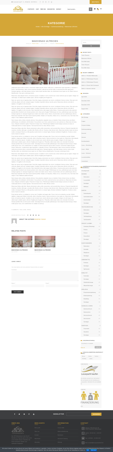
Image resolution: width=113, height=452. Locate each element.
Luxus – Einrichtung (86, 145)
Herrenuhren (87, 318)
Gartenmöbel (87, 199)
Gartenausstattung (57, 26)
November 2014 (85, 104)
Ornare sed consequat (93, 85)
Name (13, 283)
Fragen (83, 121)
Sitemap (60, 442)
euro (24, 209)
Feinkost (86, 262)
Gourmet (83, 133)
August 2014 (84, 108)
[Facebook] (40, 2)
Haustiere (86, 331)
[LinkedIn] (39, 215)
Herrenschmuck (88, 315)
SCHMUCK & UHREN (87, 305)
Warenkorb (37, 438)
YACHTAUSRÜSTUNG (87, 207)
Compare (98, 347)
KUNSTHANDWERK (86, 243)
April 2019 (84, 96)
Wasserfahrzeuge (88, 285)
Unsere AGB (61, 427)
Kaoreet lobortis (91, 88)
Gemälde (86, 249)
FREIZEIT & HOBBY (86, 223)
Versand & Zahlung (63, 438)
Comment (14, 269)
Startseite (31, 9)
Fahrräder (86, 275)
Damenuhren (87, 312)
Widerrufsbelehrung (63, 431)
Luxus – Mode (85, 149)
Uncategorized (85, 170)
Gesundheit (87, 236)
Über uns (43, 9)
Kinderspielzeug (88, 295)
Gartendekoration (88, 196)
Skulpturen (86, 252)
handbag (84, 358)
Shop (37, 9)
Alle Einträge (45, 26)
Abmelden (37, 442)
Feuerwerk (86, 328)
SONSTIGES (84, 325)
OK (87, 450)
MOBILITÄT (84, 272)
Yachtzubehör (87, 219)
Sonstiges (86, 183)
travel (29, 209)
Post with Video (85, 67)
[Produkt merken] (95, 9)
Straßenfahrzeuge (88, 282)
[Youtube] (51, 2)
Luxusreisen (84, 161)
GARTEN (83, 190)
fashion (96, 356)
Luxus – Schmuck (86, 153)
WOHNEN (84, 174)
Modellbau (86, 298)
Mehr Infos (93, 450)
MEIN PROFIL (95, 2)
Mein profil (37, 427)
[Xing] (49, 2)
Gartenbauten (87, 193)
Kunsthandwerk (85, 141)
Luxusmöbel (87, 180)
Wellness (86, 186)
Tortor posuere (85, 55)
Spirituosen (87, 269)
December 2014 (85, 100)
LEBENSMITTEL (85, 259)
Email (47, 283)
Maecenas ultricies (20, 250)
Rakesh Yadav (35, 43)
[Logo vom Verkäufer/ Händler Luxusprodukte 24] (18, 9)
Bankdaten (60, 435)
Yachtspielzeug (87, 216)
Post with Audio (85, 61)
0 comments (15, 209)
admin (83, 75)
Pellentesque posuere (92, 78)
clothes (90, 356)
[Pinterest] (46, 2)
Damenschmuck (88, 308)
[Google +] (36, 215)
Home (38, 26)
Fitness (85, 229)
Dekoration (86, 177)
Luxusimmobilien (85, 157)
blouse (83, 356)
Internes (83, 137)
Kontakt (58, 9)
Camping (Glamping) (89, 226)
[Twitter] (43, 2)
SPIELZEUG (84, 289)
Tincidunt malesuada (92, 75)
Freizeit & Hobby (85, 125)
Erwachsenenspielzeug (90, 292)
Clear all (83, 347)
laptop (90, 358)
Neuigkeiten (51, 9)
